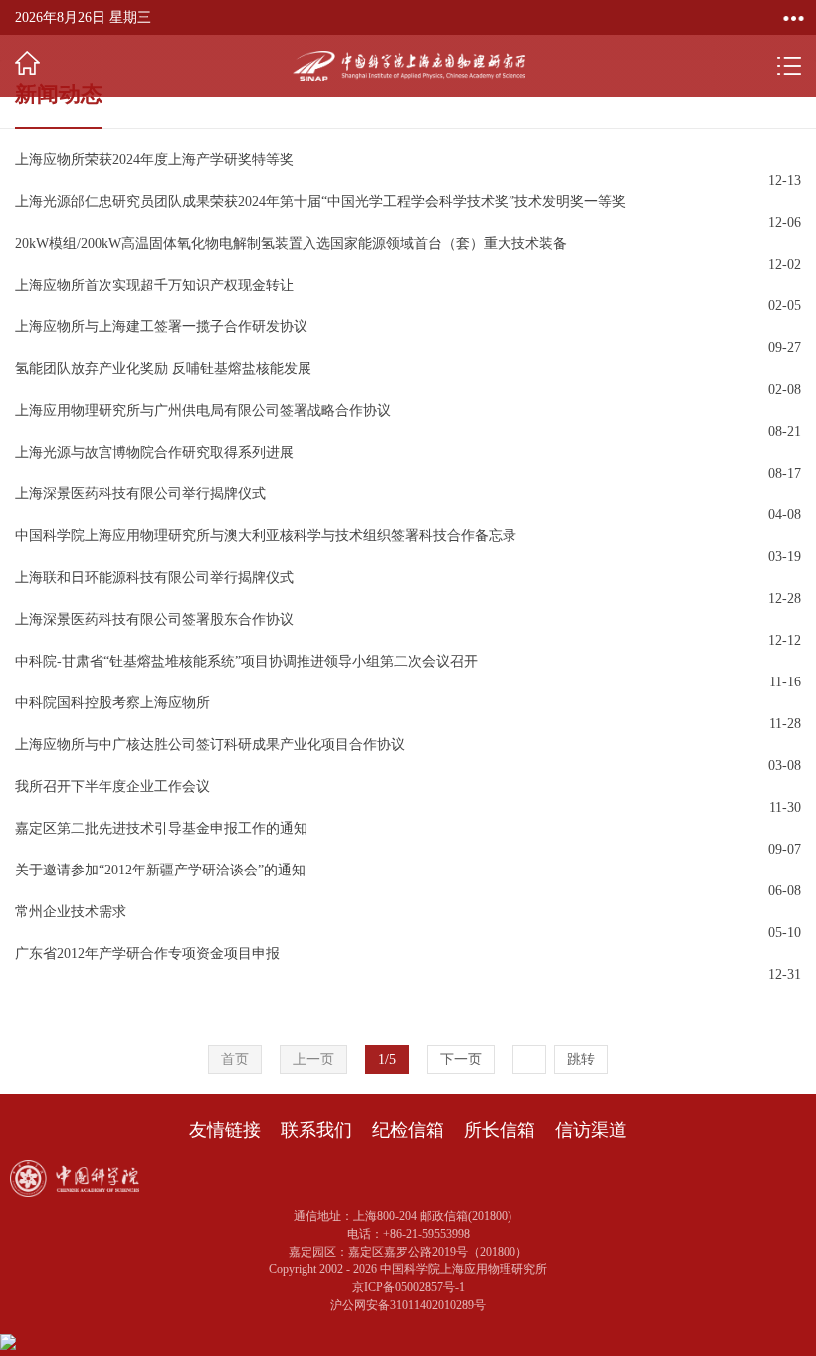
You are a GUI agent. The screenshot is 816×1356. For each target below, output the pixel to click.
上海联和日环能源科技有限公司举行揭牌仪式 (154, 577)
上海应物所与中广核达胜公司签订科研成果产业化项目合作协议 (210, 744)
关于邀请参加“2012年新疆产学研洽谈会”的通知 (160, 870)
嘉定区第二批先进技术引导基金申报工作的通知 (161, 828)
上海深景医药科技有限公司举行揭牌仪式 (140, 493)
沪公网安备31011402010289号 (408, 1305)
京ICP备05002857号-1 (408, 1287)
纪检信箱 (408, 1130)
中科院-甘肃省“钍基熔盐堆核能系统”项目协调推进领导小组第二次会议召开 (246, 661)
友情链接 (225, 1130)
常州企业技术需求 (70, 911)
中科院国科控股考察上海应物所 (112, 702)
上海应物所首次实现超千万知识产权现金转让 (154, 285)
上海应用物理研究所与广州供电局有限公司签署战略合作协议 (203, 410)
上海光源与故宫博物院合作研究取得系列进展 (154, 452)
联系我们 (316, 1130)
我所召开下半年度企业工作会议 (112, 786)
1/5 (387, 1059)
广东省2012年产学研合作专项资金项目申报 (147, 953)
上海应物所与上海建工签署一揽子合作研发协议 (161, 326)
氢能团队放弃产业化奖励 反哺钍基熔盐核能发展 (163, 368)
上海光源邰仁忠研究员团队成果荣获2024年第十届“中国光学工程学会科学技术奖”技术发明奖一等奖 (320, 201)
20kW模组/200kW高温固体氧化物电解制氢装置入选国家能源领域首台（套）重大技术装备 (291, 243)
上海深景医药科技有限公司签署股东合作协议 (154, 619)
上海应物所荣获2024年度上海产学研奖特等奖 (154, 159)
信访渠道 (591, 1130)
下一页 (461, 1059)
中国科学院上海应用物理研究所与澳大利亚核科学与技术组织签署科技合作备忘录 (265, 535)
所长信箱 (499, 1130)
